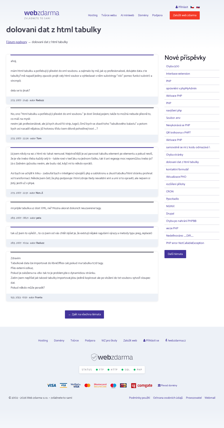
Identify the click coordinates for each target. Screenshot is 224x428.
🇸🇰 (198, 7)
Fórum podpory (16, 42)
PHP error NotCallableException (185, 243)
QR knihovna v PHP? (178, 132)
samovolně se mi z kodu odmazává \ (188, 147)
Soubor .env (173, 118)
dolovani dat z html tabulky (182, 162)
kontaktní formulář (177, 169)
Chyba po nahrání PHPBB (181, 221)
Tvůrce (75, 340)
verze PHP (172, 228)
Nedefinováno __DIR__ (179, 235)
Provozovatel (194, 397)
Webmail (210, 397)
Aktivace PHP (174, 95)
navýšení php (174, 110)
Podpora (157, 15)
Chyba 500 (172, 66)
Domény (143, 15)
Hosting (93, 15)
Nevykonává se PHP (178, 125)
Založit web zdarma (184, 15)
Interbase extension (178, 73)
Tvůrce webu (109, 15)
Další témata (175, 254)
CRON (170, 191)
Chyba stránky (174, 154)
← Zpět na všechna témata (84, 314)
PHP (168, 81)
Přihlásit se (152, 340)
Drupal (170, 213)
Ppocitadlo (172, 198)
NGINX (170, 206)
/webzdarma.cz (176, 340)
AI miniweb (127, 15)
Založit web (130, 340)
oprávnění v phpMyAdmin (181, 88)
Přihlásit (183, 7)
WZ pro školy (109, 340)
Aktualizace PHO (176, 176)
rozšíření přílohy (175, 184)
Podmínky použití (139, 397)
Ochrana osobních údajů (168, 397)
